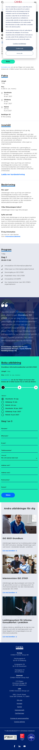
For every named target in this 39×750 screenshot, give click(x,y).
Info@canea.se (24, 730)
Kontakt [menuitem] (19, 703)
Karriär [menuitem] (19, 707)
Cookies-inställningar (19, 43)
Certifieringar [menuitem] (19, 713)
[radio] (19, 399)
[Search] (2, 2)
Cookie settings (19, 722)
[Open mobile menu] (35, 2)
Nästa (8, 495)
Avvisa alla (19, 53)
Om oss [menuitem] (19, 700)
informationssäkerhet (12, 236)
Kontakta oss (5, 67)
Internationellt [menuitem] (19, 710)
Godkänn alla (19, 48)
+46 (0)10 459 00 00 (11, 730)
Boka (8, 61)
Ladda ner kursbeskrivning (13, 174)
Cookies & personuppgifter (19, 718)
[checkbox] (19, 407)
